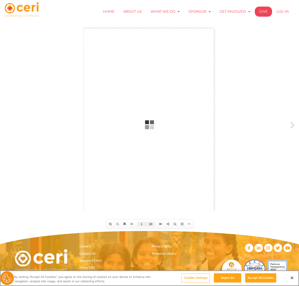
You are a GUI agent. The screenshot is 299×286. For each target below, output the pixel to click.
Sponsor (197, 11)
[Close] (292, 278)
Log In (282, 11)
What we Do (163, 11)
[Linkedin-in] (259, 248)
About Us (132, 11)
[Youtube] (287, 248)
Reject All (227, 277)
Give (263, 11)
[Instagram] (268, 248)
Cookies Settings (196, 277)
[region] (149, 278)
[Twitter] (278, 248)
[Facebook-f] (249, 248)
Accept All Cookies (261, 277)
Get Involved (233, 11)
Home (108, 11)
